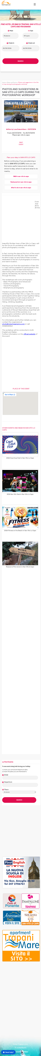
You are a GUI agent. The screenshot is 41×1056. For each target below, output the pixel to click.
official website (29, 334)
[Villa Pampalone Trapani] (30, 901)
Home (4, 82)
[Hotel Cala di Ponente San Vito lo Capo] (12, 901)
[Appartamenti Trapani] (21, 961)
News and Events (12, 82)
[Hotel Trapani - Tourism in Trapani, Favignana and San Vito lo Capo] (6, 5)
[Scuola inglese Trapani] (21, 888)
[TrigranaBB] (30, 917)
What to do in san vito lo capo (21, 188)
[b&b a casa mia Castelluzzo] (12, 917)
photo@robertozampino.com (13, 324)
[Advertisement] (20, 221)
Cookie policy (15, 1055)
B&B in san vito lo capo (21, 176)
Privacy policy (25, 1055)
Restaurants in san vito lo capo (21, 182)
